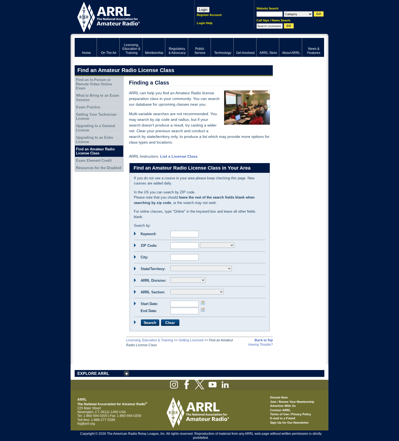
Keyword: (148, 234)
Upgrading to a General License (95, 128)
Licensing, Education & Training (149, 340)
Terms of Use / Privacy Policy (290, 414)
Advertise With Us (283, 405)
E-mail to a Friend (282, 418)
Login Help (205, 23)
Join (273, 401)
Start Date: (149, 304)
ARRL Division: (153, 280)
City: (144, 257)
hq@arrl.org (86, 424)
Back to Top (264, 340)
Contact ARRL (280, 410)
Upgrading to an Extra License (94, 139)
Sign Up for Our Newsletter (289, 422)
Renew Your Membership (296, 401)
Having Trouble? (260, 344)
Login (203, 10)
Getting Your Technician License (96, 116)
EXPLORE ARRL (93, 373)
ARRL (127, 16)
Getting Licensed (191, 340)
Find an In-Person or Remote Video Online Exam (94, 84)
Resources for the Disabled (98, 168)
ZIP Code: (149, 246)
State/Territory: (153, 269)
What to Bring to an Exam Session (97, 97)
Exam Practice (88, 107)
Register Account (209, 15)
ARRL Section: (153, 292)
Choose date (203, 302)
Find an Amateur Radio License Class (95, 151)
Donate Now (279, 397)
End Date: (149, 311)
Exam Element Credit (94, 160)
